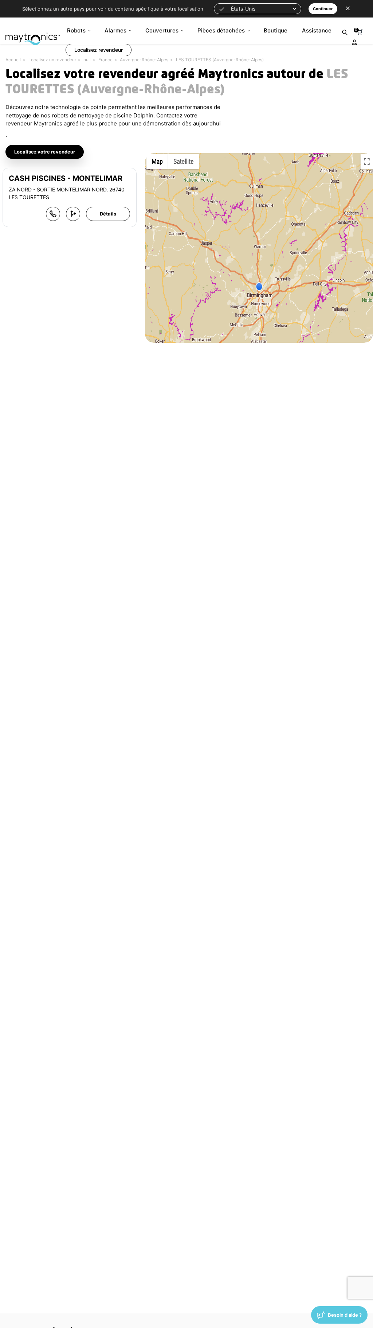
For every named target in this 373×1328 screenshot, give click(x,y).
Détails (108, 214)
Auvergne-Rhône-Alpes (144, 59)
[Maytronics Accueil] (32, 35)
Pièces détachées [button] (221, 30)
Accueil (13, 59)
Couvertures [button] (161, 30)
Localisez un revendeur (52, 59)
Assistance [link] (316, 30)
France (105, 59)
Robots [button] (76, 30)
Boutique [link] (275, 30)
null (87, 59)
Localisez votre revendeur (44, 152)
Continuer (323, 8)
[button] (257, 8)
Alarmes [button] (115, 30)
